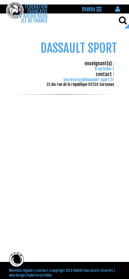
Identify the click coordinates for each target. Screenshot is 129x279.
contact (42, 271)
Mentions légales (21, 271)
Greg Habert (104, 68)
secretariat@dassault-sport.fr (88, 79)
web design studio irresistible (30, 275)
